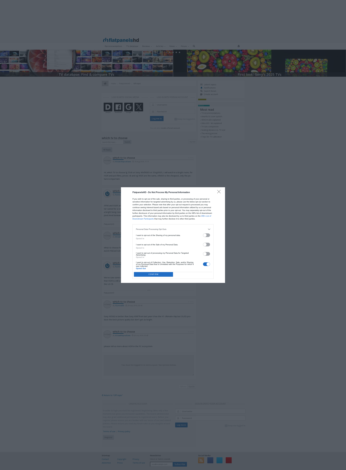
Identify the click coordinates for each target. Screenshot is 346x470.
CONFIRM (154, 274)
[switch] (206, 235)
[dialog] (173, 235)
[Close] (219, 192)
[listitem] (173, 229)
